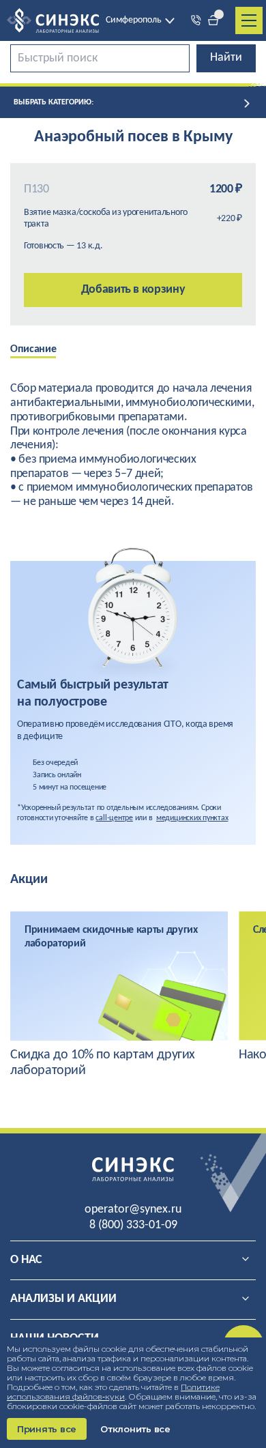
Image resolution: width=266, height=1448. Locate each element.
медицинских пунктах (192, 818)
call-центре (113, 818)
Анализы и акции (63, 1298)
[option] (43, 351)
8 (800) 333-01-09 (133, 1225)
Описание (33, 349)
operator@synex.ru (133, 1209)
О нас (26, 1260)
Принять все (46, 1428)
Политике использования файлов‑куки (113, 1392)
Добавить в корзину (133, 289)
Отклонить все (135, 1428)
